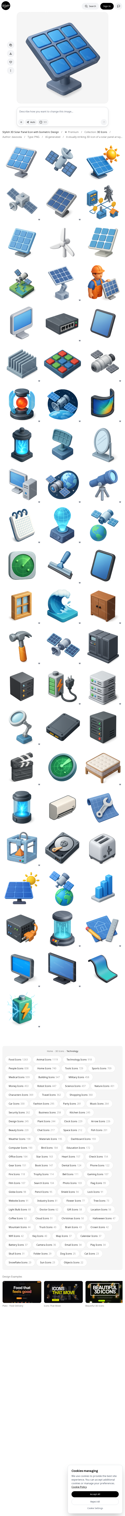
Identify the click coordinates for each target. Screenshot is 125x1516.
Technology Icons (79, 1059)
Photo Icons (72, 1183)
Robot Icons (46, 1086)
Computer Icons (20, 1147)
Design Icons (19, 1121)
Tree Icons (101, 1200)
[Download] (10, 53)
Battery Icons (18, 1244)
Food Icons (18, 1059)
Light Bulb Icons (20, 1209)
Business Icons (50, 1112)
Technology (72, 1051)
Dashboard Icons (83, 1139)
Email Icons (73, 1244)
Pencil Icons (43, 1192)
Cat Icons (91, 1253)
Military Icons (79, 1077)
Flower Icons (75, 1200)
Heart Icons (71, 1156)
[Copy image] (10, 45)
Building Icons (49, 1077)
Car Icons (17, 1103)
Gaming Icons (97, 1174)
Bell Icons (70, 1174)
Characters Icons (21, 1095)
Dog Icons (68, 1253)
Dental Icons (71, 1165)
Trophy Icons (44, 1174)
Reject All (95, 1501)
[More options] (10, 70)
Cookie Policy (79, 1487)
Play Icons (98, 1244)
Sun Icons (47, 1262)
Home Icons (46, 1068)
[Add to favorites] (10, 62)
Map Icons (64, 1236)
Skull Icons (17, 1253)
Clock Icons (73, 1121)
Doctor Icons (49, 1209)
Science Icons (75, 1086)
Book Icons (44, 1165)
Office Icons (18, 1156)
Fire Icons (17, 1174)
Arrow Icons (100, 1121)
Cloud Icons (44, 1218)
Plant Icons (46, 1121)
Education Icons (78, 1147)
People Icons (19, 1068)
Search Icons (44, 1183)
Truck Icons (47, 1227)
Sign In (107, 6)
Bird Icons (49, 1147)
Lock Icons (95, 1192)
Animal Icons (47, 1059)
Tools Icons (74, 1068)
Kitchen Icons (80, 1112)
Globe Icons (17, 1192)
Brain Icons (73, 1227)
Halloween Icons (104, 1218)
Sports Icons (101, 1068)
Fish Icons (99, 1130)
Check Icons (98, 1156)
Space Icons (72, 1130)
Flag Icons (98, 1183)
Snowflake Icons (20, 1262)
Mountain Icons (19, 1227)
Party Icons (72, 1103)
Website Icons (19, 1200)
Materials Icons (50, 1139)
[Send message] (104, 122)
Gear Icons (17, 1165)
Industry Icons (47, 1200)
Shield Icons (70, 1192)
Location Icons (101, 1209)
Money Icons (19, 1086)
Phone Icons (99, 1165)
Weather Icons (19, 1139)
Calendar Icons (90, 1236)
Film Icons (17, 1183)
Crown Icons (100, 1227)
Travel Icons (51, 1095)
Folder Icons (42, 1253)
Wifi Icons (16, 1236)
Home (50, 1051)
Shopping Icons (81, 1095)
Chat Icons (46, 1130)
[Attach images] (21, 122)
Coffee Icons (18, 1218)
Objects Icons (73, 1262)
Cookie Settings (95, 1508)
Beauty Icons (19, 1130)
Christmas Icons (73, 1218)
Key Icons (39, 1236)
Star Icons (44, 1156)
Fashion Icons (43, 1103)
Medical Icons (19, 1077)
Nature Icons (104, 1086)
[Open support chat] (118, 6)
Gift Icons (74, 1209)
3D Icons (102, 132)
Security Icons (19, 1112)
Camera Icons (46, 1244)
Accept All (95, 1494)
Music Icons (99, 1103)
